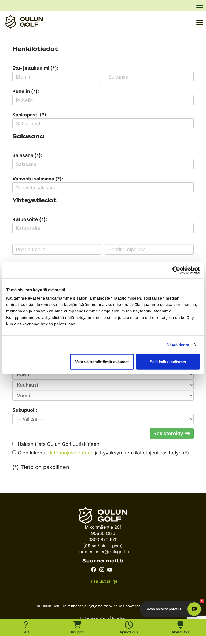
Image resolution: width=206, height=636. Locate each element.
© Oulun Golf (48, 606)
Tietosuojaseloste (94, 618)
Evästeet (119, 618)
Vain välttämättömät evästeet (102, 362)
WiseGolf (116, 606)
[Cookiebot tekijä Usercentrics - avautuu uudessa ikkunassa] (176, 270)
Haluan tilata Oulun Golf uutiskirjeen (59, 444)
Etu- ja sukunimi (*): (35, 68)
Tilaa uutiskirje (103, 581)
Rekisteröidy (168, 433)
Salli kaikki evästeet (168, 362)
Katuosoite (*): (29, 219)
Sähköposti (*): (30, 115)
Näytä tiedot (178, 344)
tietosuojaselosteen (71, 453)
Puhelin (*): (25, 91)
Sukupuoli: (24, 410)
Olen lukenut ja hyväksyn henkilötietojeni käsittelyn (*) (103, 453)
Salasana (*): (27, 155)
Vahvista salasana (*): (37, 179)
